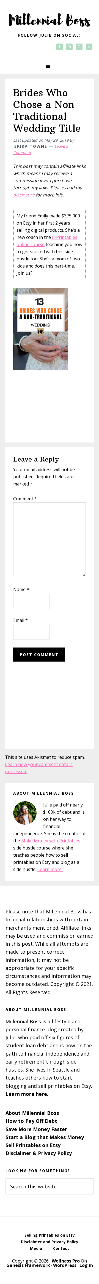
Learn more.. (50, 869)
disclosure (24, 195)
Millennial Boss (49, 17)
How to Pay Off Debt (31, 1121)
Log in (86, 1265)
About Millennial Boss (32, 1113)
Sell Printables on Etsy (33, 1145)
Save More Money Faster (36, 1129)
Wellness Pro (66, 1261)
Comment (25, 499)
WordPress (64, 1265)
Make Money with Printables (50, 841)
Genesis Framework (28, 1265)
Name (21, 589)
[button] (49, 66)
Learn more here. (27, 1094)
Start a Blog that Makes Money (45, 1137)
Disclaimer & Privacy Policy (39, 1153)
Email (20, 620)
